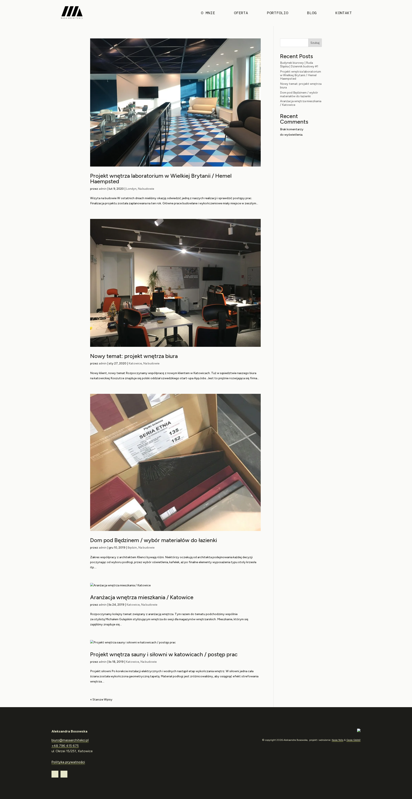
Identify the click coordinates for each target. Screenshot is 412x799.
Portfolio (277, 13)
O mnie (208, 13)
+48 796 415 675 (65, 746)
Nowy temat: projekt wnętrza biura (134, 356)
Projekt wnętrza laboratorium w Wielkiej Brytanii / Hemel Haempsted (161, 178)
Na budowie (146, 189)
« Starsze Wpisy (101, 699)
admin (103, 189)
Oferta (241, 13)
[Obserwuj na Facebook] (64, 774)
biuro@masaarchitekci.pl (70, 740)
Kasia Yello (337, 739)
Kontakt (343, 13)
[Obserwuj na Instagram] (55, 774)
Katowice (135, 363)
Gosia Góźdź (353, 739)
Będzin (132, 547)
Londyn (131, 189)
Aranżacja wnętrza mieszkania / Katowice (141, 597)
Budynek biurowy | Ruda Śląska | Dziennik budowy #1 (299, 64)
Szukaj (315, 43)
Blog (312, 13)
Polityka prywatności (68, 762)
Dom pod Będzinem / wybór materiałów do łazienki (153, 540)
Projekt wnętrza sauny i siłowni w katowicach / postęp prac (164, 654)
